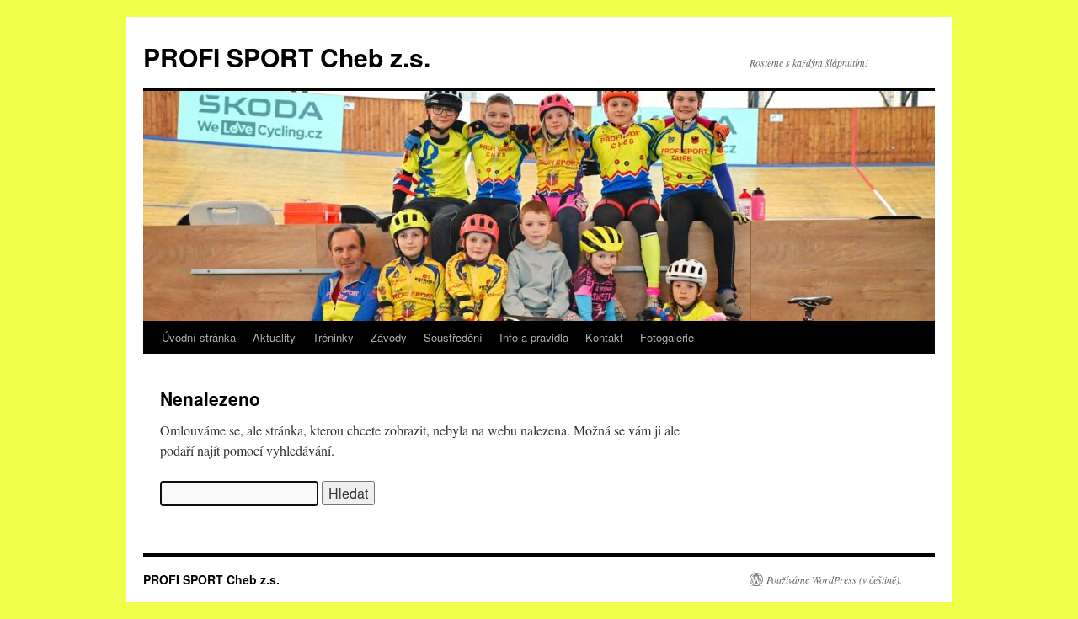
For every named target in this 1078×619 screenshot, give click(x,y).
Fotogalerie (667, 337)
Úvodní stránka (199, 337)
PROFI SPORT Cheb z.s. (286, 57)
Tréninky (333, 337)
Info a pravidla (533, 337)
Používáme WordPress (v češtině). (834, 579)
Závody (389, 337)
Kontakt (604, 337)
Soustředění (453, 337)
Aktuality (274, 337)
